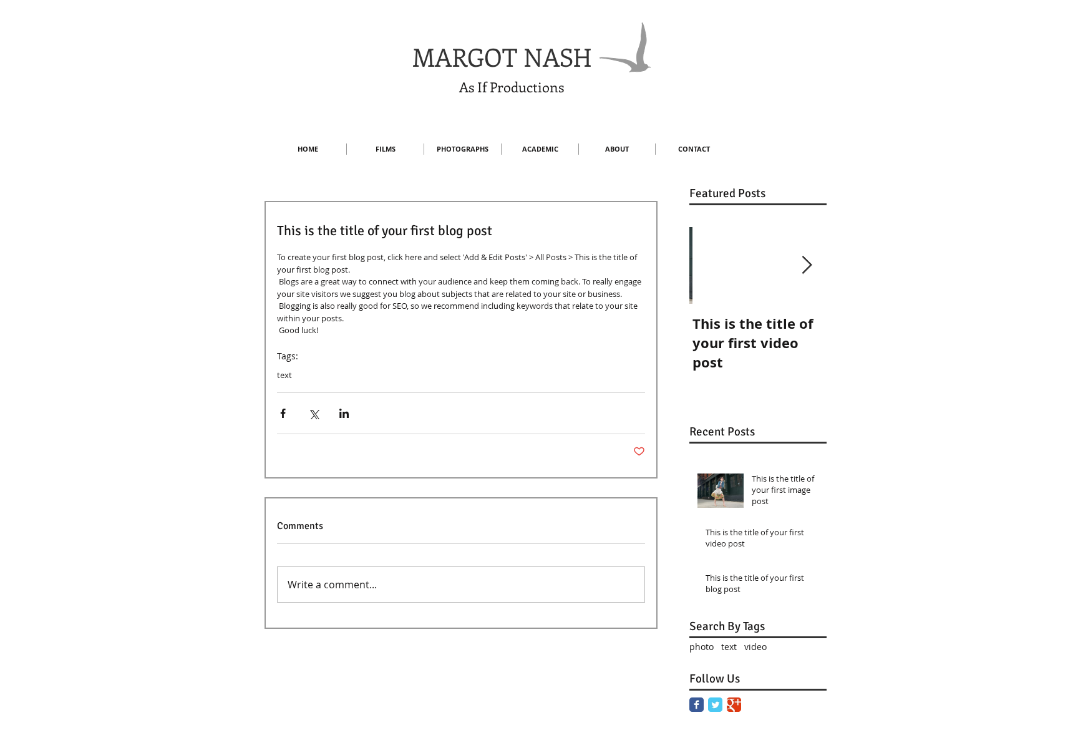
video (755, 647)
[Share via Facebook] (283, 413)
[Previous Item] (709, 265)
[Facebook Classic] (696, 704)
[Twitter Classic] (715, 704)
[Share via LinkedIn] (344, 413)
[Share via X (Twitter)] (313, 413)
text (284, 375)
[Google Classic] (734, 704)
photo (701, 647)
